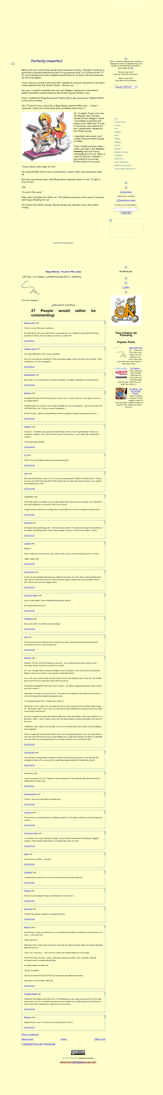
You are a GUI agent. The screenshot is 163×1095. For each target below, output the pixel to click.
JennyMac (28, 872)
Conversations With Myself (124, 169)
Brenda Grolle (29, 323)
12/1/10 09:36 (29, 465)
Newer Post (27, 1039)
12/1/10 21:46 (29, 650)
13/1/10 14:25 (29, 825)
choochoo (28, 812)
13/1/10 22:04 (29, 846)
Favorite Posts (120, 122)
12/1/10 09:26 (29, 447)
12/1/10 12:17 (29, 535)
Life (115, 119)
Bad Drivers (119, 159)
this (132, 68)
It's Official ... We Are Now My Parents (135, 391)
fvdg (26, 637)
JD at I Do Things (31, 595)
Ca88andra (28, 619)
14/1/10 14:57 (29, 901)
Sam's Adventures (121, 162)
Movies (117, 145)
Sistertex (27, 427)
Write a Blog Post (135, 348)
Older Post (100, 1039)
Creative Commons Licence (85, 1058)
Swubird (27, 543)
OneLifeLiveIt (29, 752)
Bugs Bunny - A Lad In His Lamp (63, 271)
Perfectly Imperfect (46, 61)
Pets (116, 129)
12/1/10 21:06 (29, 629)
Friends (137, 13)
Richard (27, 891)
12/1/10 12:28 (29, 564)
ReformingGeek (30, 794)
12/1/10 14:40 (29, 611)
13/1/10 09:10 (29, 765)
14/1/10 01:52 (29, 864)
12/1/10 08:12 (29, 341)
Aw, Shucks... (135, 368)
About (118, 13)
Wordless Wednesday (122, 165)
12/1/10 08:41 (29, 367)
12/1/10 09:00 (29, 385)
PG (25, 455)
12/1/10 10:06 (29, 489)
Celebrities (118, 155)
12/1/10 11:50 (29, 515)
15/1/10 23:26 (29, 1009)
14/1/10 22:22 (29, 986)
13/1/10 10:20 (29, 804)
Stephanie (28, 523)
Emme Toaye (29, 572)
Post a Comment (30, 1034)
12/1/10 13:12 (29, 587)
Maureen (27, 393)
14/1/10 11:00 (29, 883)
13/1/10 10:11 (29, 786)
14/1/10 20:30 (29, 919)
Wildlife (117, 139)
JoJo (26, 473)
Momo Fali (28, 909)
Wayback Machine (121, 152)
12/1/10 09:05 (29, 418)
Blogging (34, 300)
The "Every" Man (30, 833)
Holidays (117, 132)
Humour (117, 125)
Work (116, 135)
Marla (26, 854)
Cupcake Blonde (30, 994)
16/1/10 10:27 (29, 1027)
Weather (117, 149)
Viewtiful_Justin (30, 349)
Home (100, 13)
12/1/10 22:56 (29, 744)
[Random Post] (126, 183)
